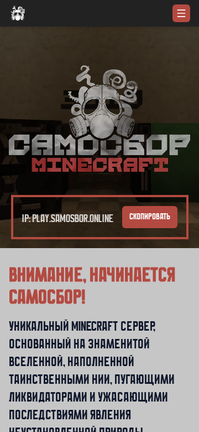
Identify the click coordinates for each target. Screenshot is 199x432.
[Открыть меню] (181, 13)
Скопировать (149, 217)
